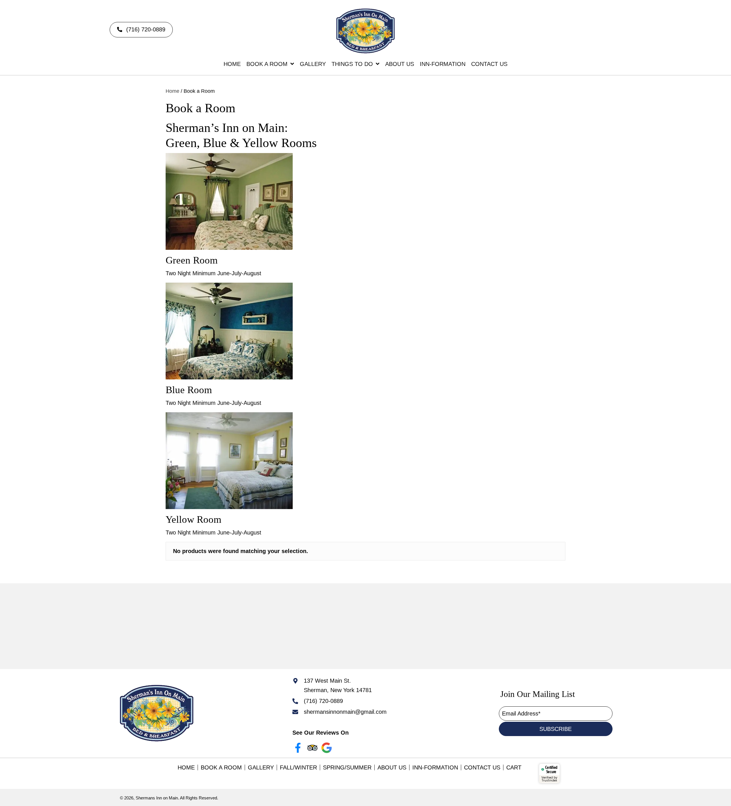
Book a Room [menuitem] (221, 767)
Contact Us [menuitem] (482, 767)
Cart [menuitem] (513, 767)
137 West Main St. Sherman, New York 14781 (338, 685)
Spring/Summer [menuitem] (347, 767)
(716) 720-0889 (323, 701)
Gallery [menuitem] (261, 767)
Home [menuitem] (186, 767)
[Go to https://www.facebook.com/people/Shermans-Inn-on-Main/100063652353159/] (298, 747)
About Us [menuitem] (391, 767)
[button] (141, 29)
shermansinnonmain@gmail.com (345, 712)
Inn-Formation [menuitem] (435, 767)
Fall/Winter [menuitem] (298, 767)
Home (172, 91)
